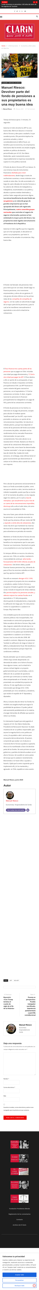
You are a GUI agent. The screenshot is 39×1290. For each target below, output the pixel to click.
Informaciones (13, 44)
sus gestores (8, 199)
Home (3, 44)
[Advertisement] (19, 261)
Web (5, 1094)
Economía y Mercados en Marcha (11, 80)
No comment (31, 107)
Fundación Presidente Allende (19, 1207)
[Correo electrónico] (27, 808)
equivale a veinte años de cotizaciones (18, 521)
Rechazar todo (19, 1286)
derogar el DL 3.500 (25, 576)
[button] (34, 2)
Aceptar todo (19, 1275)
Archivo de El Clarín (19, 1223)
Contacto (19, 1217)
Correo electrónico (9, 1085)
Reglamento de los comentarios (19, 1212)
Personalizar (19, 1280)
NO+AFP (16, 978)
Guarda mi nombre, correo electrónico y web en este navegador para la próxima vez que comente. (19, 1106)
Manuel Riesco (7, 107)
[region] (19, 1271)
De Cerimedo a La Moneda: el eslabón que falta (17, 4)
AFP (11, 978)
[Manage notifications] (34, 1285)
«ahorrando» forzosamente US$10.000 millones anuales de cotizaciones (19, 560)
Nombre (6, 1077)
